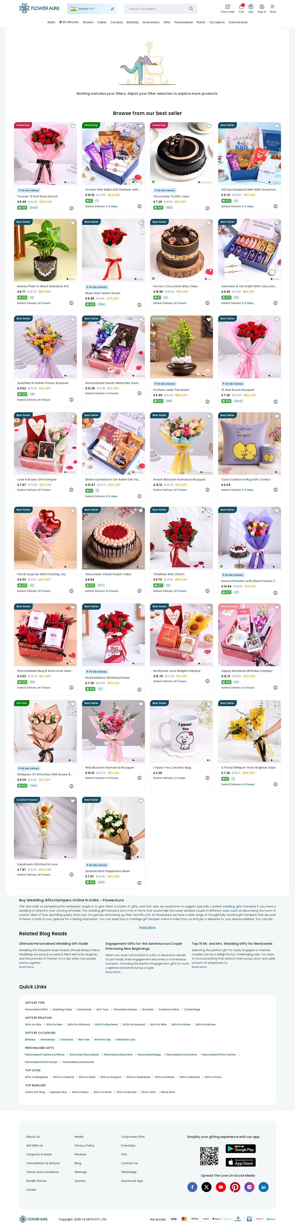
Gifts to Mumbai (190, 1077)
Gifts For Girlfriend (79, 1024)
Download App (132, 1181)
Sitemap (81, 1172)
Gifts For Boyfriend (106, 1024)
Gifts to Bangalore (36, 1077)
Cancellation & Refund (42, 1163)
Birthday (30, 1039)
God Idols (148, 1009)
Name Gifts (168, 1092)
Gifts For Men (54, 1024)
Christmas (66, 1039)
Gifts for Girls (33, 1024)
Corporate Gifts (133, 1137)
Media (79, 1137)
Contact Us (129, 1163)
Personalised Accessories (78, 1062)
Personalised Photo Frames (219, 1054)
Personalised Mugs (149, 1054)
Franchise (128, 1146)
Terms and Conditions (42, 1172)
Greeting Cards (62, 1009)
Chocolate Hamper (125, 1009)
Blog (78, 1163)
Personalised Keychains (118, 1054)
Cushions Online (169, 1009)
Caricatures (84, 1009)
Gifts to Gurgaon (110, 1077)
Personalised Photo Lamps (41, 1062)
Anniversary (48, 1039)
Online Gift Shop (35, 1092)
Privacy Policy (84, 1146)
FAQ (124, 1154)
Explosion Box (58, 1092)
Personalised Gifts (36, 1009)
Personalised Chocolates (181, 1054)
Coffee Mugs (192, 1009)
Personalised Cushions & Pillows (45, 1054)
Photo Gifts (149, 1092)
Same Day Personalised (84, 1054)
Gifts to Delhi (87, 1077)
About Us (33, 1137)
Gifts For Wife (158, 1024)
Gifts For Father (181, 1024)
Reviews (80, 1154)
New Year (84, 1039)
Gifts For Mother (206, 1024)
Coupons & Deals (39, 1154)
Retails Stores (36, 1181)
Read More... (27, 967)
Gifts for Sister (103, 1092)
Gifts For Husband (134, 1024)
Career (31, 1190)
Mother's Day (103, 1039)
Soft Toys (102, 1009)
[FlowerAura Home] (39, 9)
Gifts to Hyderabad (138, 1077)
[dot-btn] (65, 182)
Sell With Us (34, 1146)
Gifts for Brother (127, 1092)
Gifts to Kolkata (165, 1077)
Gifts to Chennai (63, 1077)
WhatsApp (129, 1172)
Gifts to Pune (213, 1077)
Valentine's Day (125, 1039)
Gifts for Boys (80, 1092)
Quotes (80, 1181)
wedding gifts (232, 906)
